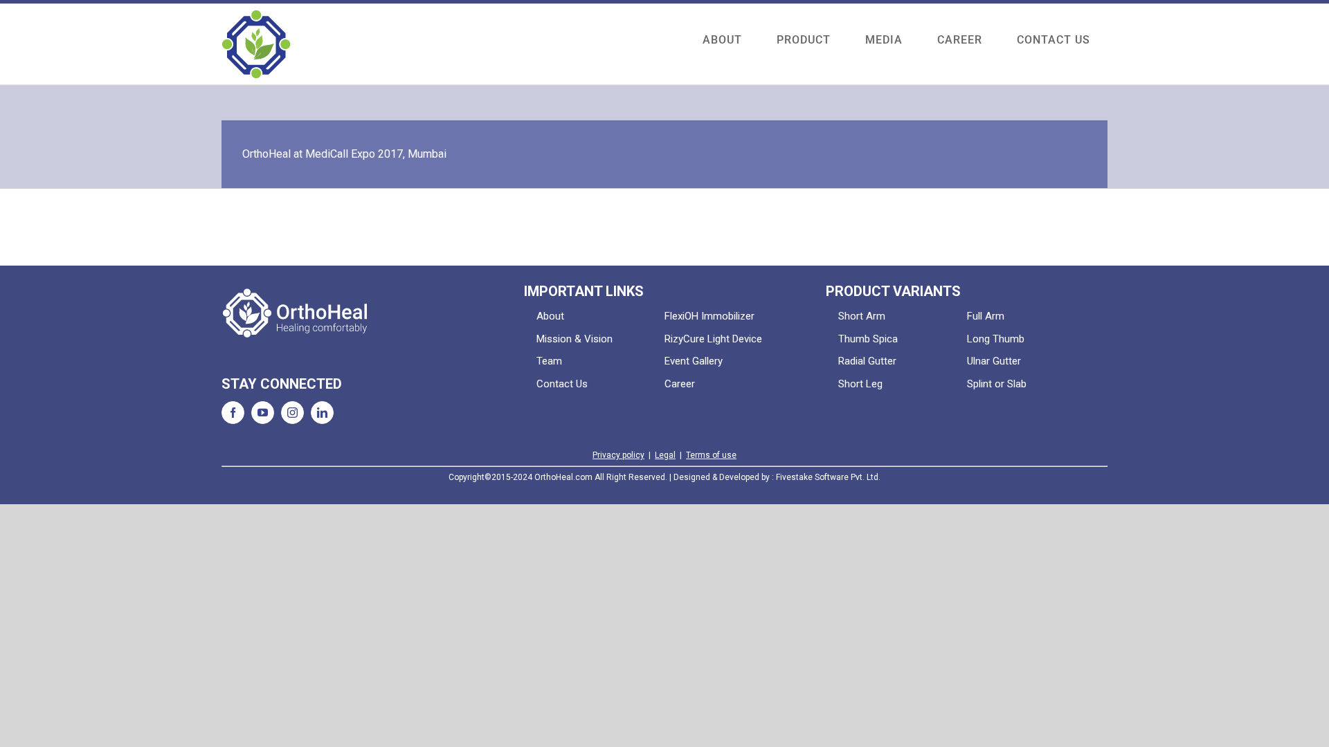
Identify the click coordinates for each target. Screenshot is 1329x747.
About (550, 316)
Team (549, 361)
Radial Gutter (867, 361)
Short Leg (860, 384)
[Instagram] (292, 412)
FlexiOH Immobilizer (709, 316)
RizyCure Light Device (713, 339)
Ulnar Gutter (994, 361)
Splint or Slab (997, 384)
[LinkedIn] (322, 412)
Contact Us (562, 384)
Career (679, 384)
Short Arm (861, 316)
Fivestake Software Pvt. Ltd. (828, 477)
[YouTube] (262, 412)
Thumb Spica (868, 339)
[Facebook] (233, 412)
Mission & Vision (574, 339)
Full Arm (985, 316)
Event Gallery (693, 361)
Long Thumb (995, 339)
